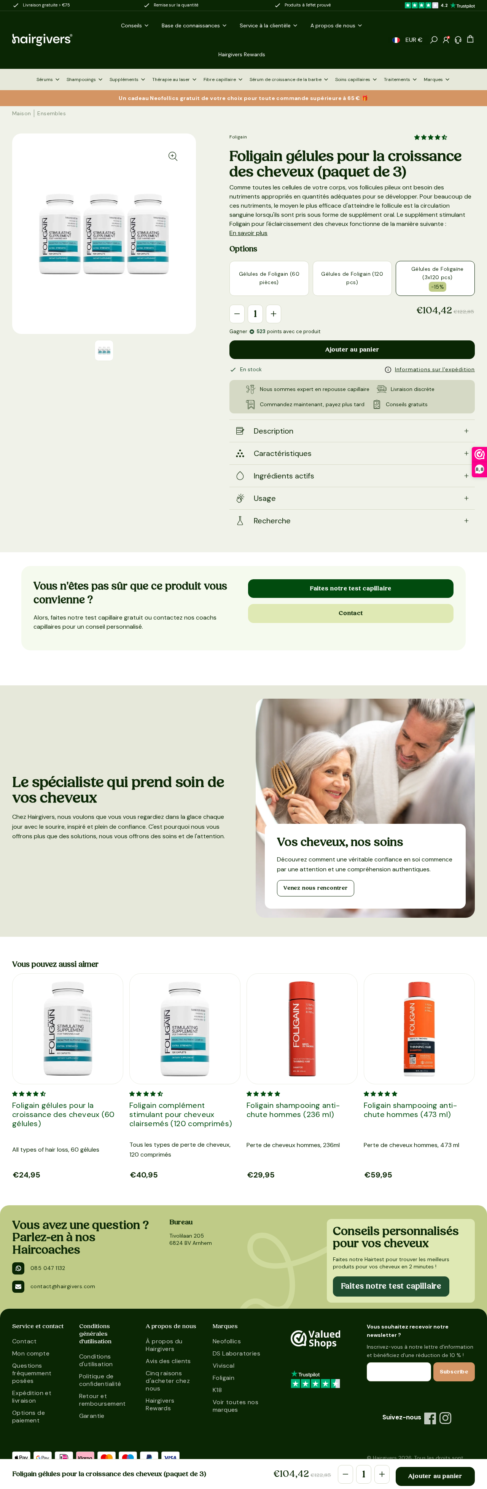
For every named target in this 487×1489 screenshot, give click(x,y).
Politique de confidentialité (100, 1380)
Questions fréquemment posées (31, 1373)
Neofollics (227, 1341)
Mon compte (30, 1353)
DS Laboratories (236, 1353)
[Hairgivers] (51, 40)
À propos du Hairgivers (164, 1345)
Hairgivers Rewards (160, 1404)
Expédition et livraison (31, 1397)
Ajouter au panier (352, 349)
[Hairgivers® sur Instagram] (445, 1418)
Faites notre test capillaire (351, 588)
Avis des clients (168, 1361)
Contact (351, 613)
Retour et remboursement (102, 1400)
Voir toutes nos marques (235, 1406)
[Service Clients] (458, 39)
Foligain (238, 137)
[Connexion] (445, 39)
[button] (396, 40)
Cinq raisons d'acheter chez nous (168, 1380)
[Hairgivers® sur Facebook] (430, 1418)
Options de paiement (28, 1416)
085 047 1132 (47, 1268)
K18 (217, 1390)
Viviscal (223, 1366)
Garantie (92, 1416)
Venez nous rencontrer (315, 888)
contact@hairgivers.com (62, 1286)
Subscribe (454, 1371)
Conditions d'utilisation (96, 1360)
